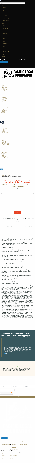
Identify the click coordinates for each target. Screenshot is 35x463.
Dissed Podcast (5, 43)
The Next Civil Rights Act (5, 103)
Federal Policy (5, 31)
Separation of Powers (6, 20)
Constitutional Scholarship (7, 35)
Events (4, 46)
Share (17, 188)
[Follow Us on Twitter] (20, 454)
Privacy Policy (3, 461)
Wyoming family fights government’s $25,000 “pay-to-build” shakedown (11, 176)
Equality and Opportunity (6, 18)
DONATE (2, 63)
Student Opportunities (6, 51)
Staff (3, 10)
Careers (4, 48)
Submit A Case (5, 53)
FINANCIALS (4, 446)
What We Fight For (4, 15)
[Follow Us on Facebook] (20, 453)
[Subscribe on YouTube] (20, 455)
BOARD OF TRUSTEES (6, 444)
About (3, 8)
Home (3, 5)
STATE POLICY (14, 446)
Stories (3, 36)
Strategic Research (5, 28)
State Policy (4, 30)
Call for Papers (5, 49)
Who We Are (4, 7)
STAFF (3, 442)
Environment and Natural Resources (8, 21)
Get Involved (4, 44)
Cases (4, 25)
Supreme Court (5, 33)
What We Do (4, 23)
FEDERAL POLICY (15, 447)
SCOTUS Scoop (4, 108)
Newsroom (3, 56)
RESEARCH (14, 444)
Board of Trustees (5, 12)
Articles (4, 38)
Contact (6, 437)
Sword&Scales (4, 453)
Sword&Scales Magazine (6, 39)
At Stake (4, 41)
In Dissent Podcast (4, 110)
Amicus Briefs (5, 26)
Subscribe (4, 54)
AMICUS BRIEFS (14, 442)
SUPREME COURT (15, 449)
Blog (2, 105)
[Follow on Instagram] (20, 456)
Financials (4, 13)
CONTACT (2, 66)
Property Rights (5, 17)
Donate (3, 57)
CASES (13, 441)
